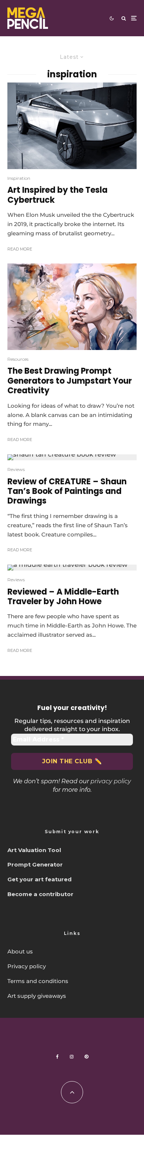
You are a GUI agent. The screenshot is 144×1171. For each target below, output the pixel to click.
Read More (19, 249)
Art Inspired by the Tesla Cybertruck (57, 195)
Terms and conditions (37, 981)
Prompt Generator (35, 864)
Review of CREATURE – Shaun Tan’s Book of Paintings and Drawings (67, 491)
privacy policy (110, 781)
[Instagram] (71, 1056)
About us (20, 951)
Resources (17, 359)
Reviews (16, 469)
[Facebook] (57, 1056)
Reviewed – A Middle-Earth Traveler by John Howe (63, 597)
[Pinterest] (86, 1056)
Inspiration (18, 178)
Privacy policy (26, 966)
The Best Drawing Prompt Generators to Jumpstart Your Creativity (69, 381)
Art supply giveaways (36, 995)
